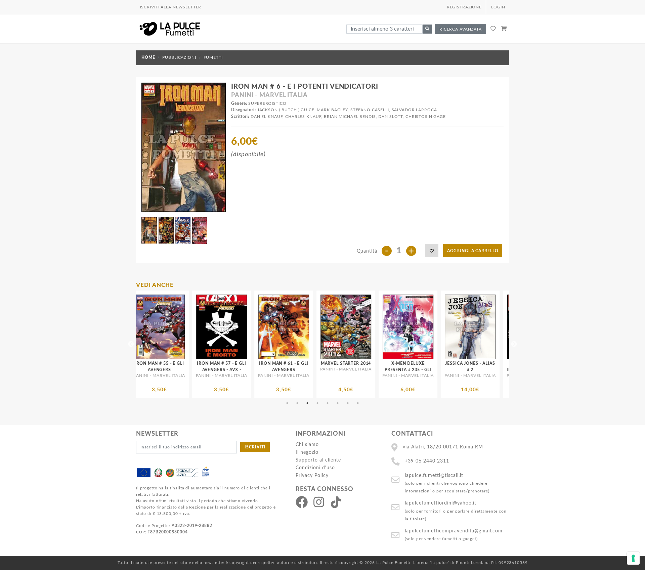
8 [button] (357, 403)
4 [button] (317, 403)
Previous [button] (131, 344)
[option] (193, 344)
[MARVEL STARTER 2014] (255, 326)
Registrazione (464, 7)
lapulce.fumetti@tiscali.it (434, 475)
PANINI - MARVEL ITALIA (269, 95)
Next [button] (514, 344)
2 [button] (297, 403)
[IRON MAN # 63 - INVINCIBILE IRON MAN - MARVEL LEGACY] (441, 326)
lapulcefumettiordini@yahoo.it (440, 503)
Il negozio (307, 452)
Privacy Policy (312, 475)
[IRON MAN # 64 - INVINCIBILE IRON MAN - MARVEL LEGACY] (503, 326)
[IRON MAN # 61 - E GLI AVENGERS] (193, 326)
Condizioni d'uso (315, 467)
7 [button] (347, 403)
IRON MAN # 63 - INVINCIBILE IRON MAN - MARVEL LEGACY (441, 369)
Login (498, 7)
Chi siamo (307, 444)
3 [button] (307, 403)
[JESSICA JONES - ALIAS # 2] (379, 326)
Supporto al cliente (318, 460)
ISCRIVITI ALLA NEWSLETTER (171, 7)
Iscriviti (255, 447)
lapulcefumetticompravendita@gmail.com (454, 530)
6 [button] (337, 403)
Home (148, 57)
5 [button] (327, 403)
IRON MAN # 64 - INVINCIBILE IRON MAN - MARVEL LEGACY (503, 369)
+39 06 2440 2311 (427, 461)
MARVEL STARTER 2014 (255, 363)
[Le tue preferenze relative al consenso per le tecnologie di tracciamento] (633, 558)
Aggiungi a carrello (473, 251)
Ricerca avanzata (460, 29)
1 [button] (287, 403)
